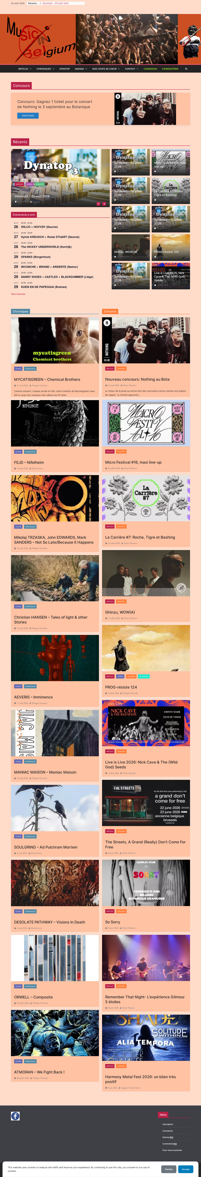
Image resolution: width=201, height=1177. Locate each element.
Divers (29, 184)
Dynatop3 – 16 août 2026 (55, 3)
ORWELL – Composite (33, 997)
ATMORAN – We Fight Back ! (39, 1072)
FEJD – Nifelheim (29, 462)
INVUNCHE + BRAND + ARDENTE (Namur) (49, 267)
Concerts (121, 368)
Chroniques (44, 68)
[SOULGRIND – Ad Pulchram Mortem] (55, 808)
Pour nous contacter (172, 1150)
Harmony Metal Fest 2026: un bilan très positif (140, 1079)
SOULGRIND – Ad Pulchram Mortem (45, 847)
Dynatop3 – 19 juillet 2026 (127, 221)
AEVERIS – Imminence (33, 697)
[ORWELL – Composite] (55, 958)
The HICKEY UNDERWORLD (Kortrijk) (46, 247)
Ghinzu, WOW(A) (125, 252)
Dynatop (65, 68)
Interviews (143, 676)
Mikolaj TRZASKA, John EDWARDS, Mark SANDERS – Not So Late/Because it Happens (54, 540)
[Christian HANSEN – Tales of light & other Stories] (55, 578)
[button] (30, 69)
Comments (170, 1143)
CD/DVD (18, 369)
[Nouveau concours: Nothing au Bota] (146, 340)
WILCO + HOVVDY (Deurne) (39, 227)
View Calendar (18, 293)
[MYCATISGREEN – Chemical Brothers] (55, 340)
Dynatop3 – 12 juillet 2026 (168, 221)
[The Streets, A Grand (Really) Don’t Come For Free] (146, 803)
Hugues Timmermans (130, 1087)
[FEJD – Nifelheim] (55, 423)
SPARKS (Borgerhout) (36, 257)
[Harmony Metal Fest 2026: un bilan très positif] (146, 1038)
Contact (130, 68)
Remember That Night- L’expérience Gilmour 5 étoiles (145, 999)
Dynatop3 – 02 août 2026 (127, 164)
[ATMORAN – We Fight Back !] (55, 1033)
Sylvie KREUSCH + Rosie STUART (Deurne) (50, 237)
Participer (28, 115)
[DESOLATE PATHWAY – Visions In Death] (55, 883)
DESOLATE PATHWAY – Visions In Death (49, 922)
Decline (169, 1169)
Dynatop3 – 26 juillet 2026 (128, 193)
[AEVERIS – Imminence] (55, 658)
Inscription (168, 1124)
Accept (186, 1169)
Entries (168, 1137)
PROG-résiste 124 (166, 252)
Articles (23, 68)
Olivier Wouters (129, 385)
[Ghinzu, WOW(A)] (146, 573)
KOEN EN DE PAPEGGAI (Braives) (44, 287)
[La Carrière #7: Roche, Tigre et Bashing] (146, 498)
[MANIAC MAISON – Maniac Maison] (55, 733)
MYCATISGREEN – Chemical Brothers (47, 379)
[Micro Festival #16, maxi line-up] (146, 423)
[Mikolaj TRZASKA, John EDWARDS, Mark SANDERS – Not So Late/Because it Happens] (55, 498)
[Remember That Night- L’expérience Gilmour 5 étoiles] (146, 958)
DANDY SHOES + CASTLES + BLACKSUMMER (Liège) (57, 277)
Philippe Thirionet (39, 385)
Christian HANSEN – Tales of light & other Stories (50, 619)
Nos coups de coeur (104, 68)
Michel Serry (37, 468)
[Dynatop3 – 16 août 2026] (60, 177)
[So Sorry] (146, 883)
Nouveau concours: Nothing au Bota (137, 379)
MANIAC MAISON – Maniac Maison (45, 772)
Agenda (79, 68)
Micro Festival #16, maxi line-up (170, 164)
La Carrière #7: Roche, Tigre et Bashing (169, 193)
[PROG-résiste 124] (146, 648)
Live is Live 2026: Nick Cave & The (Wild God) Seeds (169, 276)
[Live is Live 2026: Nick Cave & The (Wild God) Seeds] (146, 723)
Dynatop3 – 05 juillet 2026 (128, 278)
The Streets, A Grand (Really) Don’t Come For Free (145, 844)
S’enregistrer (170, 68)
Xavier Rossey (128, 1007)
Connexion (150, 68)
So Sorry (112, 922)
